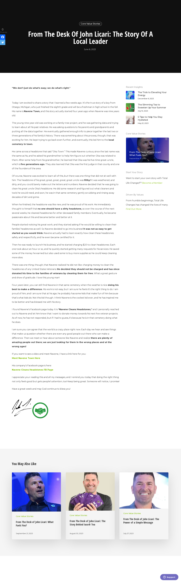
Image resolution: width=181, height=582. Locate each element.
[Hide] (1, 47)
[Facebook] (2, 37)
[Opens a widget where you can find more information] (169, 577)
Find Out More (134, 209)
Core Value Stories (90, 24)
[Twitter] (2, 42)
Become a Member (152, 183)
